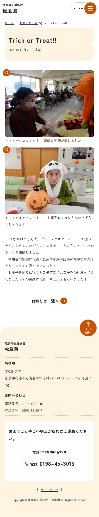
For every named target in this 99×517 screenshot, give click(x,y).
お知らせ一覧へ (45, 301)
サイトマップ (49, 490)
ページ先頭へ (88, 330)
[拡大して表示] (49, 103)
